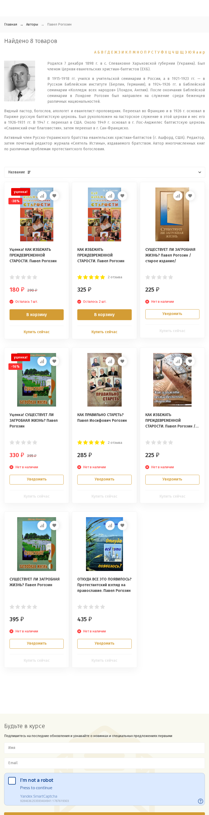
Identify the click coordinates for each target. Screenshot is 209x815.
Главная (10, 24)
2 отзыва (115, 277)
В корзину (36, 314)
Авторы (32, 24)
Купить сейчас (37, 332)
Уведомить (172, 313)
